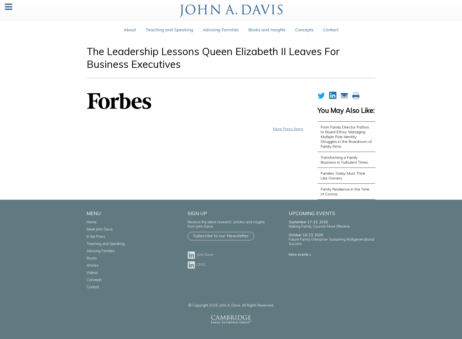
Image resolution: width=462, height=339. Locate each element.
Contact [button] (331, 29)
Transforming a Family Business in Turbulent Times (344, 160)
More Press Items (288, 128)
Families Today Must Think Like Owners (343, 175)
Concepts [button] (304, 29)
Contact (93, 287)
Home (91, 222)
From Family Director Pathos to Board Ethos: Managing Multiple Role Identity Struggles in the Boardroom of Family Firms (346, 137)
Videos (92, 272)
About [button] (130, 29)
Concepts (94, 280)
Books (92, 258)
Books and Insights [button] (267, 29)
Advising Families (221, 29)
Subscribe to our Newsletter (221, 235)
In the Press (96, 236)
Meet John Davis (100, 229)
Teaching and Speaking (169, 29)
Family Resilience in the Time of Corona (345, 191)
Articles (92, 265)
